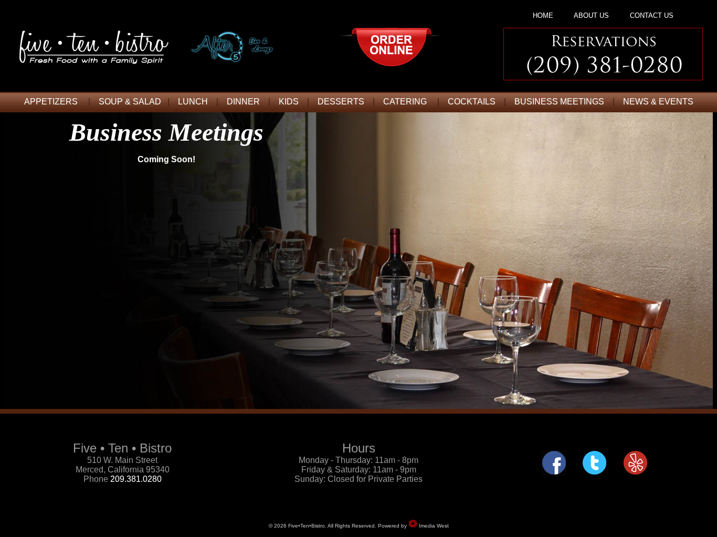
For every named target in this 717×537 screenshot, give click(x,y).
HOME (543, 15)
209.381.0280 (136, 479)
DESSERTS (341, 101)
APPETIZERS (51, 101)
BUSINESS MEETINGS (559, 101)
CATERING (405, 101)
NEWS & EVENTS (658, 101)
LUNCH (193, 101)
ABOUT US (591, 15)
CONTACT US (651, 15)
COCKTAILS (471, 101)
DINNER (243, 101)
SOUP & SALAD (130, 101)
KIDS (289, 101)
